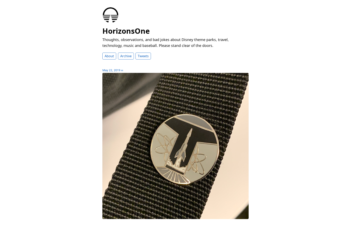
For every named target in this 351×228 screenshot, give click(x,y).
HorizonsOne (126, 31)
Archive (126, 56)
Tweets (143, 56)
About (109, 56)
